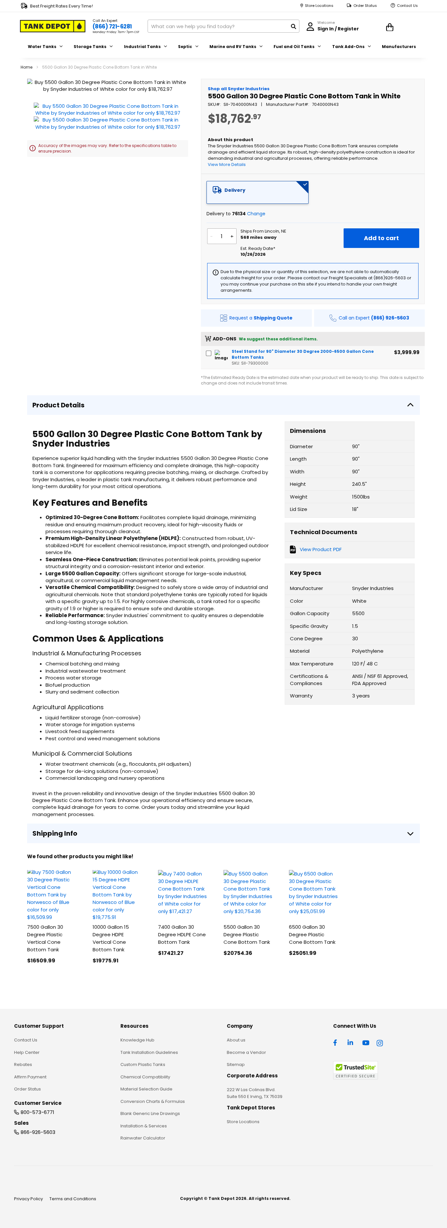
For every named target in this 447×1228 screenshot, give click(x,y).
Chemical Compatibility (145, 1077)
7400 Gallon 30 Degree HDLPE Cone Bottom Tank (182, 934)
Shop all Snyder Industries (239, 89)
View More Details (227, 164)
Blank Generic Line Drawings (150, 1113)
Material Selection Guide (146, 1089)
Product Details (58, 405)
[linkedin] (351, 1042)
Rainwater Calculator (142, 1138)
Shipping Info (54, 833)
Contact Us (407, 5)
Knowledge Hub (137, 1040)
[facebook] (336, 1042)
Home (26, 67)
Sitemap (236, 1064)
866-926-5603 (38, 1132)
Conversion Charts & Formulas (152, 1101)
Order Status (365, 5)
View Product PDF (321, 549)
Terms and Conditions (72, 1199)
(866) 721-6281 (112, 26)
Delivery (234, 190)
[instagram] (380, 1042)
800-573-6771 (37, 1112)
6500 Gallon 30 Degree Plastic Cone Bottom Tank (312, 934)
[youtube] (365, 1042)
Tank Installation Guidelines (149, 1052)
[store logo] (52, 26)
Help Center (27, 1052)
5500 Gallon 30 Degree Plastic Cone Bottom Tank (247, 934)
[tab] (257, 192)
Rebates (23, 1064)
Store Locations (319, 5)
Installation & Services (143, 1126)
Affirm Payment (30, 1077)
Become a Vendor (246, 1052)
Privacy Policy (28, 1199)
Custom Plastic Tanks (142, 1064)
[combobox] (223, 26)
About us (236, 1040)
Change (256, 213)
